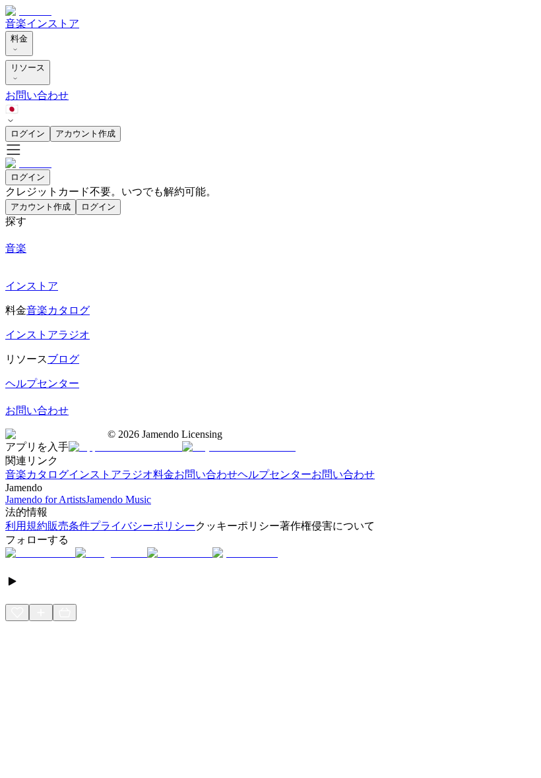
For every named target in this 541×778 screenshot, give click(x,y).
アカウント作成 (85, 133)
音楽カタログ (37, 474)
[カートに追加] (65, 612)
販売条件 (69, 525)
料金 (19, 39)
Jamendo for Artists (45, 499)
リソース (28, 68)
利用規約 (26, 525)
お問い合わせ (37, 95)
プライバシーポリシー (142, 525)
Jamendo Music (118, 499)
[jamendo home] (28, 10)
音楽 (15, 23)
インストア (52, 23)
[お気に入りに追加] (17, 612)
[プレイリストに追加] (41, 612)
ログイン (28, 133)
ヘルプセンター (274, 474)
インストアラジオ (111, 474)
